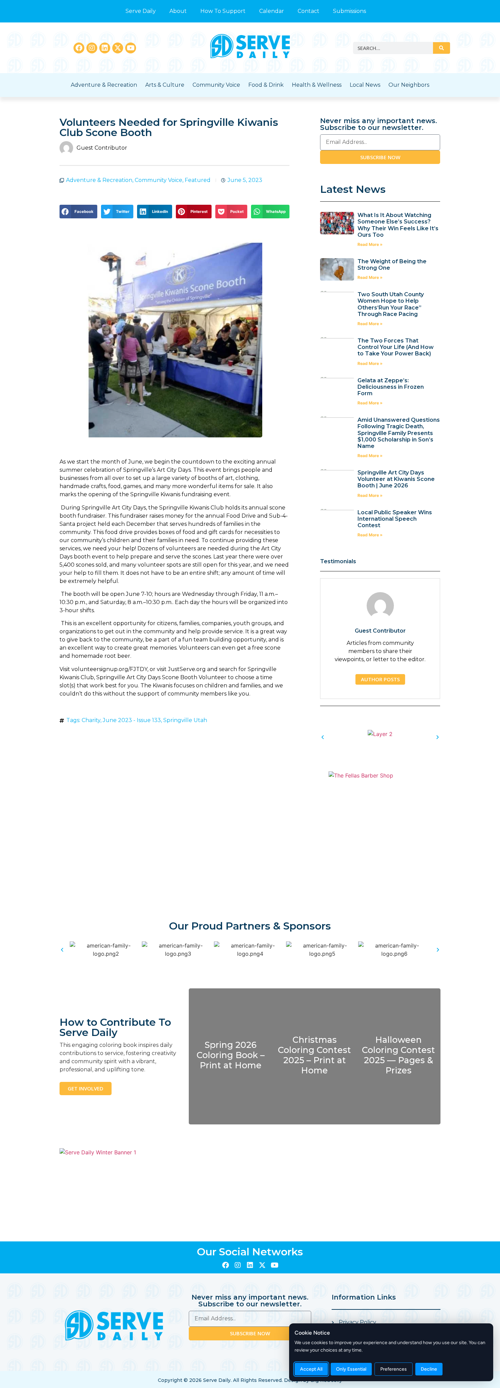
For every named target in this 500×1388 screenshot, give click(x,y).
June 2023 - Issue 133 (132, 720)
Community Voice (216, 85)
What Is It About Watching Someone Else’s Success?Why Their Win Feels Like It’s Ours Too (397, 225)
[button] (78, 211)
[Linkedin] (104, 48)
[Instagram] (91, 48)
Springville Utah (185, 720)
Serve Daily (141, 11)
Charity (91, 720)
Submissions (349, 11)
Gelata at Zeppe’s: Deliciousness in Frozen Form (390, 387)
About (178, 11)
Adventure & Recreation (104, 85)
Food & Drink (266, 85)
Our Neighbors (408, 85)
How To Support (223, 11)
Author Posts (380, 679)
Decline (429, 1369)
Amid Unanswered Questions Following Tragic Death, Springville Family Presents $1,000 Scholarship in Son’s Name (398, 433)
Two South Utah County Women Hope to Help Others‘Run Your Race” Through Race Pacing (390, 304)
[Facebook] (78, 48)
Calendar (271, 11)
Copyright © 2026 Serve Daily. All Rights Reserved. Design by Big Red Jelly (250, 1380)
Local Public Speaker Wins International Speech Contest (394, 519)
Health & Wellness (316, 85)
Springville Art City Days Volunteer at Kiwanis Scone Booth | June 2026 (396, 479)
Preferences (393, 1369)
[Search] (441, 48)
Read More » (370, 244)
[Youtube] (130, 48)
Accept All (311, 1369)
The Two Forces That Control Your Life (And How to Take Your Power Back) (395, 347)
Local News (365, 85)
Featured (198, 180)
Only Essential (351, 1369)
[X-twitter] (117, 48)
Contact (308, 11)
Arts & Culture (164, 85)
